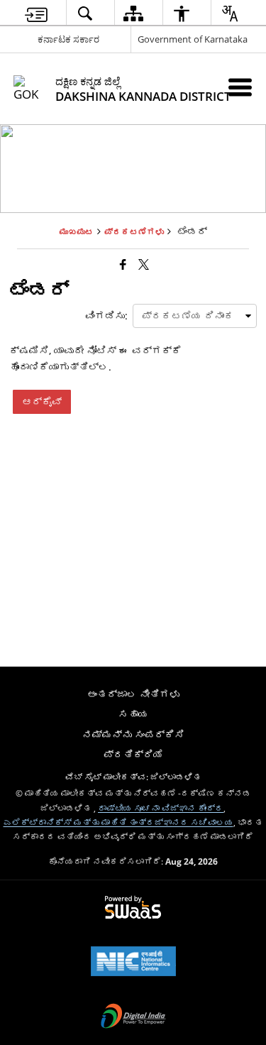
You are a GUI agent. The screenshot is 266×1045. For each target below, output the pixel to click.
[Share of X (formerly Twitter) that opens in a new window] (144, 264)
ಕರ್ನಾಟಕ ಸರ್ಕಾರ (68, 39)
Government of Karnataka (193, 39)
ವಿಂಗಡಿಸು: (106, 315)
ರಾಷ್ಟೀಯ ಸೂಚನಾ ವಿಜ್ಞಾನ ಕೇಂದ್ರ (160, 808)
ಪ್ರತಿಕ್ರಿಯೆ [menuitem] (133, 754)
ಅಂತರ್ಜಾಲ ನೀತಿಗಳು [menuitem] (133, 694)
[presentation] (195, 316)
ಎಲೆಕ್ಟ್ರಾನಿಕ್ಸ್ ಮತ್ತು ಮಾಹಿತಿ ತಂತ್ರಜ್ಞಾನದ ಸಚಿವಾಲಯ (118, 822)
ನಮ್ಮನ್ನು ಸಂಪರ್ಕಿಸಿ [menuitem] (133, 734)
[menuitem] (36, 13)
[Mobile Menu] (240, 87)
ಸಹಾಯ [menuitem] (133, 714)
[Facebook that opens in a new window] (123, 264)
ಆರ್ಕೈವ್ (42, 401)
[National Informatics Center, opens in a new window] (133, 963)
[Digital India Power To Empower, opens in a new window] (133, 1017)
